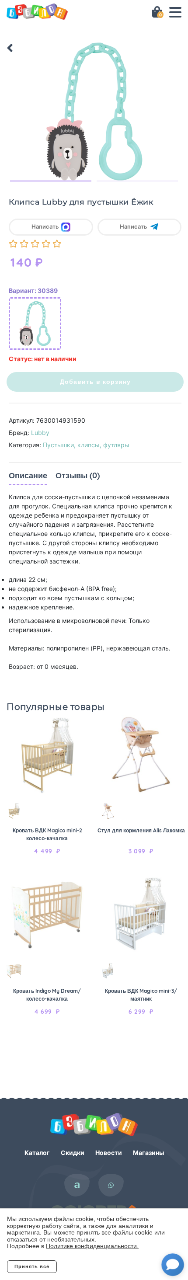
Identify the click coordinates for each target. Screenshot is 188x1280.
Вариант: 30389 (33, 290)
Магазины (148, 1152)
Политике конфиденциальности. (92, 1245)
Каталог (37, 1152)
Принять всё (31, 1266)
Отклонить (92, 1266)
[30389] (35, 323)
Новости (108, 1152)
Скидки (72, 1152)
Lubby (40, 432)
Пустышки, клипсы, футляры (86, 445)
